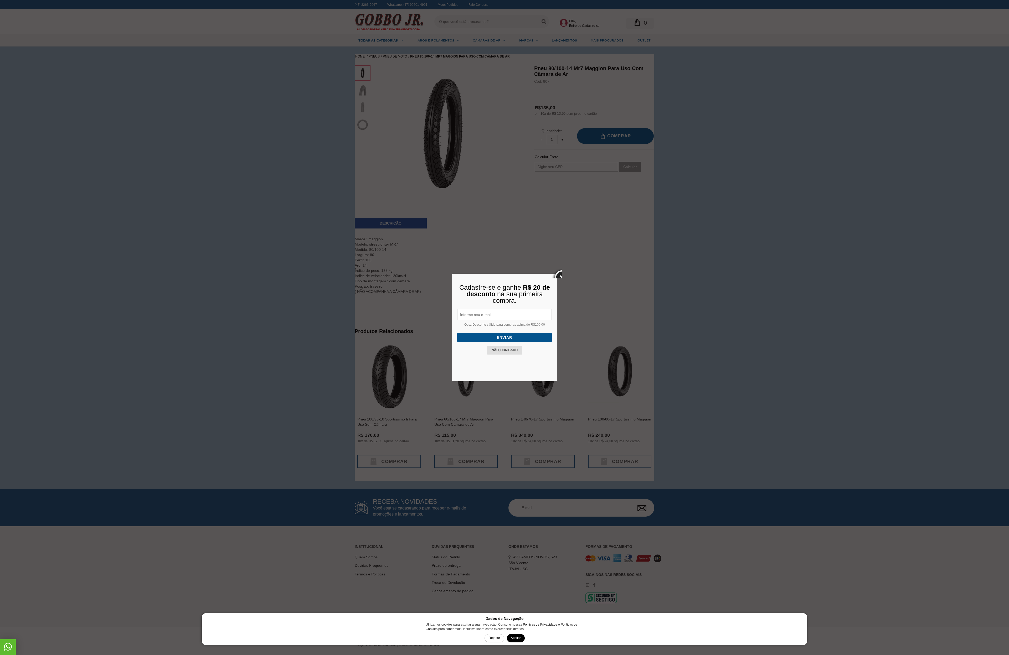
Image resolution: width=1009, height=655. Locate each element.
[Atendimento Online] (8, 649)
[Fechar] (557, 273)
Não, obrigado (505, 350)
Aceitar (516, 638)
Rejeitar (494, 638)
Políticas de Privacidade (540, 624)
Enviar (504, 337)
